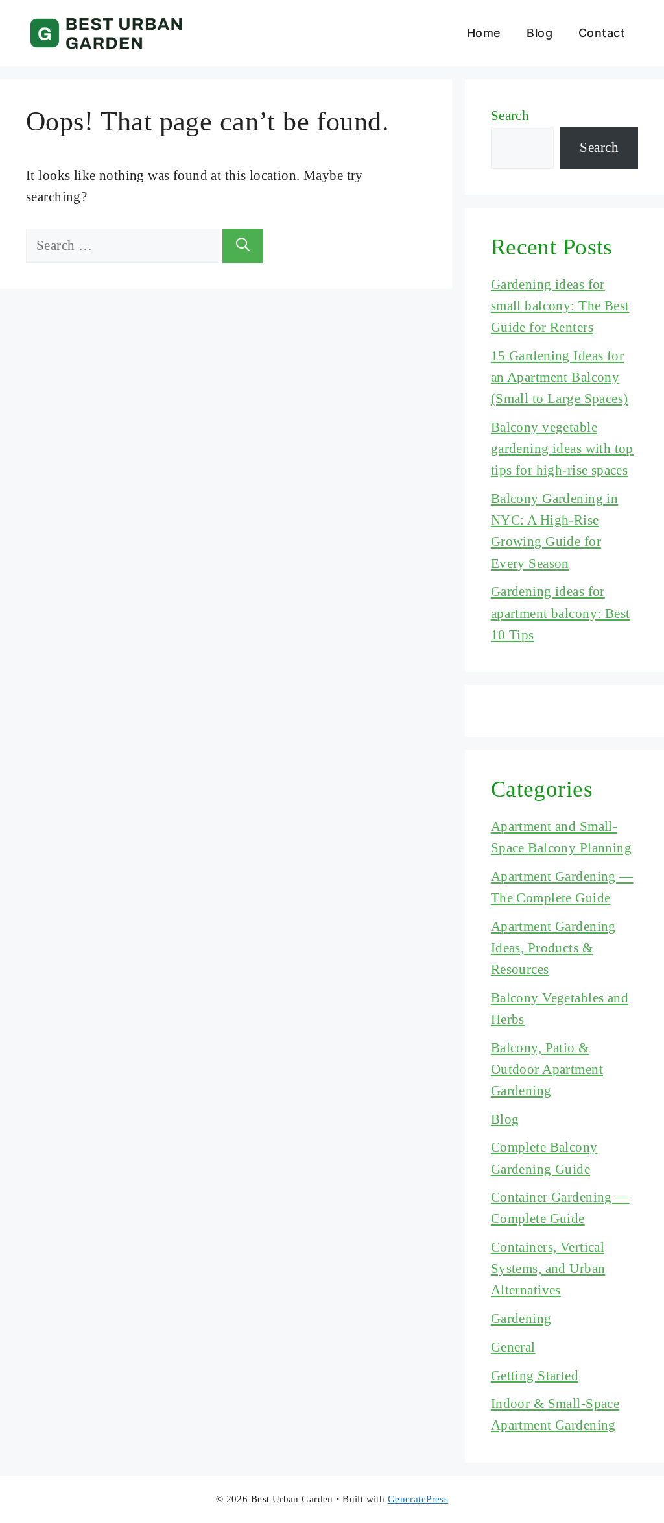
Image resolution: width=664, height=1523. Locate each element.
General (513, 1347)
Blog (539, 33)
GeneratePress (418, 1499)
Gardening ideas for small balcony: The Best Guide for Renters (560, 306)
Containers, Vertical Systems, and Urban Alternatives (548, 1268)
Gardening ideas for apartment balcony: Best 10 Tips (560, 613)
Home (484, 33)
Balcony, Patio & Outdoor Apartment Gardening (547, 1069)
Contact (601, 33)
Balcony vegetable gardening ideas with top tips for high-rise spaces (562, 448)
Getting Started (534, 1375)
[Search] (242, 246)
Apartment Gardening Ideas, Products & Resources (553, 948)
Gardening (521, 1318)
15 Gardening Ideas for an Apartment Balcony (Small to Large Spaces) (559, 377)
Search (510, 115)
